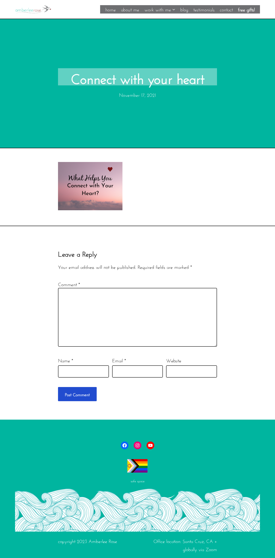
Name (65, 360)
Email (119, 360)
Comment (69, 283)
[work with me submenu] (173, 9)
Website (173, 360)
